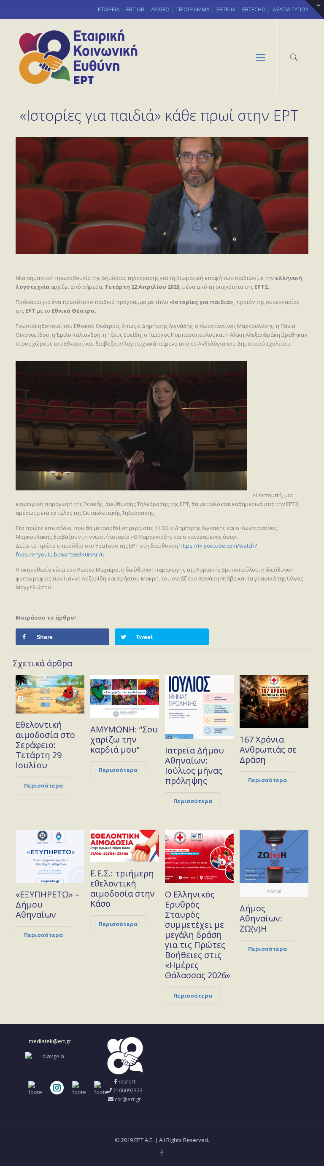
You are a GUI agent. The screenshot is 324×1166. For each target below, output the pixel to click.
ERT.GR (135, 9)
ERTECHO (254, 9)
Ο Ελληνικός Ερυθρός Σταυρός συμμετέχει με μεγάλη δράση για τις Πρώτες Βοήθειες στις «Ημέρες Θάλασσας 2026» (197, 935)
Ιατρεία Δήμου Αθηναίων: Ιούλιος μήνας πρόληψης (194, 765)
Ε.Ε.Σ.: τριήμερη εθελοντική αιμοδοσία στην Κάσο (122, 888)
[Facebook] (161, 1152)
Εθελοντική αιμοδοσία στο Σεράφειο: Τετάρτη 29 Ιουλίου (45, 745)
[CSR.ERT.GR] (78, 57)
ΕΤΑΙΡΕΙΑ (108, 9)
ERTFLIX (225, 9)
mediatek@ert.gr (50, 1041)
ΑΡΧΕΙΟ (160, 9)
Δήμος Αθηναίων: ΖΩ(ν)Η (261, 918)
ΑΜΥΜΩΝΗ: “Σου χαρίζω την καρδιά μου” (124, 739)
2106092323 (128, 1090)
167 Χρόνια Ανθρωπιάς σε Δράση (268, 749)
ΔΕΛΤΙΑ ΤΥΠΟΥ (290, 9)
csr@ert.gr (128, 1099)
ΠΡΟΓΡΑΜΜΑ (193, 9)
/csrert (127, 1081)
